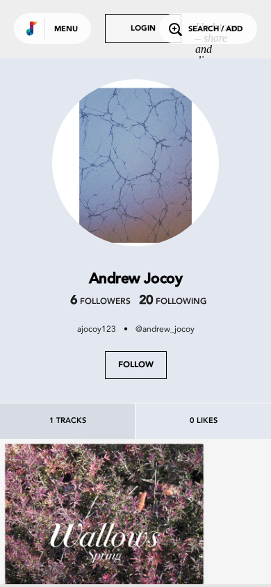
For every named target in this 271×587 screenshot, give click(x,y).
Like (60, 543)
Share (147, 543)
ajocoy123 (96, 329)
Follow (136, 365)
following (172, 302)
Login (143, 29)
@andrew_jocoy (165, 329)
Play (104, 543)
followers (100, 302)
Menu (66, 29)
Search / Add (215, 29)
